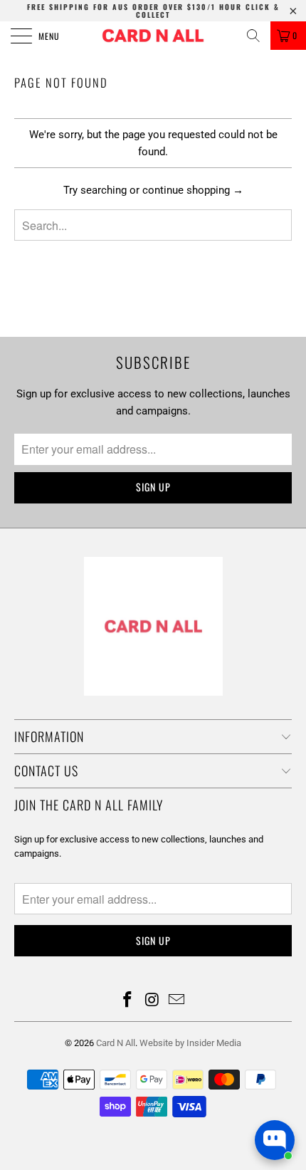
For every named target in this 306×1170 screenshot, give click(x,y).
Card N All (115, 1043)
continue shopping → (192, 190)
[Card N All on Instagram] (152, 1001)
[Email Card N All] (177, 1001)
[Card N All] (153, 35)
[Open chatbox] (275, 1140)
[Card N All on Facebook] (127, 1001)
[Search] (253, 35)
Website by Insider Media (190, 1043)
